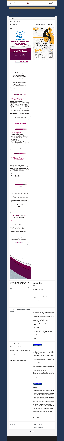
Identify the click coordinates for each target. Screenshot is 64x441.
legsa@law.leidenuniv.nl (14, 426)
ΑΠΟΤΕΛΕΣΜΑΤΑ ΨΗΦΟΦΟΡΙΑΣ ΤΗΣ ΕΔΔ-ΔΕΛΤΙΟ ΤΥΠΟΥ (15, 12)
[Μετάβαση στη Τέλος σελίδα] (33, 431)
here (12, 352)
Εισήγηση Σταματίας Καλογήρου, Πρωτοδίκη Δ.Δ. (38, 427)
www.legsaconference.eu (12, 424)
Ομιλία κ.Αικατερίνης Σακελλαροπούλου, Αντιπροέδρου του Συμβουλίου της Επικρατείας (19, 284)
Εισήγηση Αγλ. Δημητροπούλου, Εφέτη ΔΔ (37, 424)
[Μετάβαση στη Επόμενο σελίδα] (32, 431)
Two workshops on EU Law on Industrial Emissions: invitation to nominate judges (20, 309)
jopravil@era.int (42, 334)
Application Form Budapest (12, 311)
